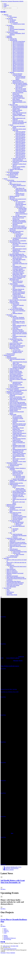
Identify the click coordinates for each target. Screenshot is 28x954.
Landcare (12, 26)
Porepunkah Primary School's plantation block (20, 249)
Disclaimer (3, 952)
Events (8, 590)
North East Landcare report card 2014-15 (20, 151)
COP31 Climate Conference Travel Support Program (19, 454)
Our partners (9, 25)
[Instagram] (5, 12)
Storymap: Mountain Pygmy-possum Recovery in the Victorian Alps (19, 218)
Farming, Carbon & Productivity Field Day (18, 471)
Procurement (13, 176)
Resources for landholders (13, 388)
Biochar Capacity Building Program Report (19, 167)
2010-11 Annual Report (18, 60)
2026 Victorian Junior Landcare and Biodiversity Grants (19, 443)
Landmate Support (14, 555)
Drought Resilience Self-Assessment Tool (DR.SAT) (19, 493)
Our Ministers (13, 19)
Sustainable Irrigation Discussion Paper (18, 382)
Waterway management (12, 571)
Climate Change (10, 466)
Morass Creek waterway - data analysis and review (20, 257)
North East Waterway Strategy (20, 83)
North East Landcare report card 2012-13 (20, 156)
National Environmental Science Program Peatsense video (19, 286)
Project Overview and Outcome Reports (18, 474)
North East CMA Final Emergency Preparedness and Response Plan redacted (19, 122)
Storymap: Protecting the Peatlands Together (18, 289)
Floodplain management (12, 576)
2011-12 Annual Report (18, 59)
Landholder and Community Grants (15, 392)
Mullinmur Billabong (17, 313)
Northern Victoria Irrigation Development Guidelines (16, 373)
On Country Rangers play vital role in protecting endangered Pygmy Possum (21, 203)
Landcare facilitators (14, 302)
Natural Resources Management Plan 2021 (18, 81)
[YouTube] (4, 12)
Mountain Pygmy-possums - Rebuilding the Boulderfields (19, 221)
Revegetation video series (19, 321)
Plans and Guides (14, 104)
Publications (9, 37)
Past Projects (19, 235)
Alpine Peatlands (14, 283)
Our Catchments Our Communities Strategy (18, 96)
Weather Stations (13, 386)
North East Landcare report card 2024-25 (20, 132)
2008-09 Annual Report (18, 63)
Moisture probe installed (18, 479)
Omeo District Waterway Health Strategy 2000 (18, 273)
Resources (15, 536)
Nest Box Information (18, 518)
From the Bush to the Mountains (17, 224)
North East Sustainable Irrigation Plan (18, 93)
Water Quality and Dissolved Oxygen (15, 577)
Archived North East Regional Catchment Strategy (20, 78)
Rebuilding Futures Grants (19, 445)
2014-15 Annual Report (18, 54)
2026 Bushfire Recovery (15, 184)
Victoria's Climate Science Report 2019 (20, 489)
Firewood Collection (17, 519)
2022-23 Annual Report (18, 44)
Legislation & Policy (17, 515)
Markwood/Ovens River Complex (15, 584)
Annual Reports (13, 40)
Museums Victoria (17, 660)
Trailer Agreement (20, 554)
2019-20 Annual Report (18, 48)
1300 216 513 (6, 946)
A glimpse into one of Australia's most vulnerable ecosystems (19, 297)
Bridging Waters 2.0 (14, 196)
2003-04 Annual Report (18, 69)
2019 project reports (20, 477)
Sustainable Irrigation (12, 357)
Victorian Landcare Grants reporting (18, 543)
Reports (11, 125)
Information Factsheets (12, 462)
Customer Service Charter (19, 24)
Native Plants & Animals (15, 512)
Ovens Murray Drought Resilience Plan (18, 428)
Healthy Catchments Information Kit (17, 110)
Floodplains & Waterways (10, 938)
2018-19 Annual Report (18, 49)
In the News (15, 328)
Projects (5, 178)
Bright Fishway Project (15, 344)
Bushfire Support (14, 410)
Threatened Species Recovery (17, 231)
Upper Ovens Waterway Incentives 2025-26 (18, 431)
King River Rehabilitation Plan (17, 254)
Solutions (6, 936)
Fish (11, 527)
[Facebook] (1, 12)
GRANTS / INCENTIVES (11, 868)
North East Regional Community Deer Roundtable (20, 535)
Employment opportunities (13, 172)
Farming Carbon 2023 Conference (18, 341)
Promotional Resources (15, 550)
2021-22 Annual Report (18, 45)
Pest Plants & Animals (15, 520)
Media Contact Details (12, 594)
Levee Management (11, 586)
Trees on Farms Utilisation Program (18, 403)
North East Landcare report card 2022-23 (20, 137)
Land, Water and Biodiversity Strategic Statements (19, 113)
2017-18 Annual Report (18, 50)
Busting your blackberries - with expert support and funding (17, 397)
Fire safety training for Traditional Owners (18, 351)
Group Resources (14, 549)
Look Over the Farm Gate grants (17, 402)
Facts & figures (13, 17)
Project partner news (20, 207)
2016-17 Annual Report (18, 52)
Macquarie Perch (17, 232)
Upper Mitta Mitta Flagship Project (18, 255)
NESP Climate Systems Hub (19, 491)
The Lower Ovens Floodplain (17, 309)
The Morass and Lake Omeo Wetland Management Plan (19, 276)
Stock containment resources (16, 375)
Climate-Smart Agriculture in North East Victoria (19, 434)
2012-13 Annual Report (18, 57)
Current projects (10, 180)
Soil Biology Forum (17, 308)
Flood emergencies (11, 569)
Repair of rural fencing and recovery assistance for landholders (18, 405)
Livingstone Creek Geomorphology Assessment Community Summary (19, 268)
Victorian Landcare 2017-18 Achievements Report (19, 159)
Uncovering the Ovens (15, 242)
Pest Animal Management (19, 526)
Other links (18, 236)
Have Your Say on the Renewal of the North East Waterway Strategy (21, 90)
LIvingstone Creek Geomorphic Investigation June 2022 (20, 264)
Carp (14, 531)
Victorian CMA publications (16, 169)
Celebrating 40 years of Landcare (17, 542)
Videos (11, 170)
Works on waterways (12, 570)
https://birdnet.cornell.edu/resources (10, 666)
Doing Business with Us (12, 174)
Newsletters (9, 593)
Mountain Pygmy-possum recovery (18, 199)
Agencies (12, 28)
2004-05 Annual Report (18, 68)
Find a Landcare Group (15, 545)
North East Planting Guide (16, 384)
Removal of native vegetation (19, 516)
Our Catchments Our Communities (18, 240)
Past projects (9, 314)
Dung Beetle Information (15, 376)
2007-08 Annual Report (18, 64)
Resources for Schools (12, 557)
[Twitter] (3, 12)
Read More (3, 616)
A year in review (16, 349)
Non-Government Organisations (17, 29)
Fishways (15, 530)
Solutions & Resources (9, 355)
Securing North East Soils (16, 339)
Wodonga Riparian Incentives (20, 449)
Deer (11, 532)
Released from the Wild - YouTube (9, 689)
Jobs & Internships (14, 173)
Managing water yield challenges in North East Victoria (18, 496)
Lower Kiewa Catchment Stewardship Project (16, 279)
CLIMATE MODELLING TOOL (13, 867)
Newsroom (15, 200)
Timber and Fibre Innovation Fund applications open (18, 400)
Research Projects (11, 353)
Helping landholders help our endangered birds (19, 326)
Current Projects (19, 234)
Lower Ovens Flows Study (16, 343)
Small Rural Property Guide (16, 378)
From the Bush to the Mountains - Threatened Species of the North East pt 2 (20, 331)
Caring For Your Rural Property (17, 387)
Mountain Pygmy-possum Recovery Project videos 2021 (20, 226)
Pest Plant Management (18, 522)
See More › (3, 889)
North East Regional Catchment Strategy (17, 74)
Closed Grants (13, 414)
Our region (9, 15)
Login (5, 6)
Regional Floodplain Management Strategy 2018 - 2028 (19, 102)
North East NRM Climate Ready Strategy (19, 98)
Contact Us (6, 5)
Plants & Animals (11, 506)
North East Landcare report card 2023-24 (20, 135)
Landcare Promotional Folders (20, 551)
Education (12, 30)
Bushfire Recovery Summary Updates (20, 194)
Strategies (12, 72)
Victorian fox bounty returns (19, 461)
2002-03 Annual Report (18, 71)
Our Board (12, 21)
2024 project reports (17, 364)
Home (5, 3)
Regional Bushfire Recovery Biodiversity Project (16, 347)
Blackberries (18, 524)
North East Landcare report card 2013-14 (20, 154)
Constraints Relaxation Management (15, 582)
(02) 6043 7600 (14, 946)
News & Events (7, 588)
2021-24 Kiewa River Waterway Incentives (18, 281)
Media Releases (10, 592)
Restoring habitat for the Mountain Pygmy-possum (23, 210)
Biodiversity (15, 514)
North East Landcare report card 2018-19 (20, 148)
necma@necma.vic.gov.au (10, 948)
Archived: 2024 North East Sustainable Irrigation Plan (19, 366)
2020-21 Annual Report (18, 46)
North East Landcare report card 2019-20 (20, 145)
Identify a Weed (19, 523)
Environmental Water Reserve (14, 581)
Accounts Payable (14, 177)
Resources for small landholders (14, 391)
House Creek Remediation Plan (20, 106)
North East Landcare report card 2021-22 (20, 140)
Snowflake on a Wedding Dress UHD (10, 691)
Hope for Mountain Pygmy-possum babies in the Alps (21, 214)
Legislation (9, 36)
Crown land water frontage (13, 585)
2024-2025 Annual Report (19, 41)
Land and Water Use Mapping (17, 368)
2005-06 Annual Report (18, 67)
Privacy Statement (10, 952)
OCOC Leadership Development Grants (17, 416)
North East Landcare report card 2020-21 (20, 143)
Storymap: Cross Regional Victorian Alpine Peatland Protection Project (19, 293)
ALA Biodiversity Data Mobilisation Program (18, 451)
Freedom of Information (12, 32)
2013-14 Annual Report (18, 56)
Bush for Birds (13, 316)
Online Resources (14, 484)
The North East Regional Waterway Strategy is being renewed (21, 86)
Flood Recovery (10, 565)
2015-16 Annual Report (18, 53)
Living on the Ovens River (16, 464)
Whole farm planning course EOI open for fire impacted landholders (19, 425)
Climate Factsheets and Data (16, 483)
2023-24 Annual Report (18, 42)
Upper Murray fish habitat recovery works (21, 189)
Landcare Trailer (16, 553)
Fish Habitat (15, 528)
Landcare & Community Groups (14, 538)
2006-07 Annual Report (18, 65)
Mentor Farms (16, 304)
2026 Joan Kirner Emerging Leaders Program (19, 439)
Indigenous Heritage (11, 504)
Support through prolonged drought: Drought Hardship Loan (18, 408)
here (12, 833)
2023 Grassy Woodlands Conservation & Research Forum (19, 319)
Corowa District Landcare (12, 658)
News (8, 589)
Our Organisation (14, 22)
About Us (6, 14)
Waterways (6, 558)
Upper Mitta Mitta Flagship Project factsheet (19, 260)
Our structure (10, 18)
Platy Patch (12, 197)
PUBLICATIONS (9, 869)
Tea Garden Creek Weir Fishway (17, 345)
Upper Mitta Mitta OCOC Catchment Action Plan (19, 271)
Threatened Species (14, 465)
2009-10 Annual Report (18, 61)
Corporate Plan (13, 38)
